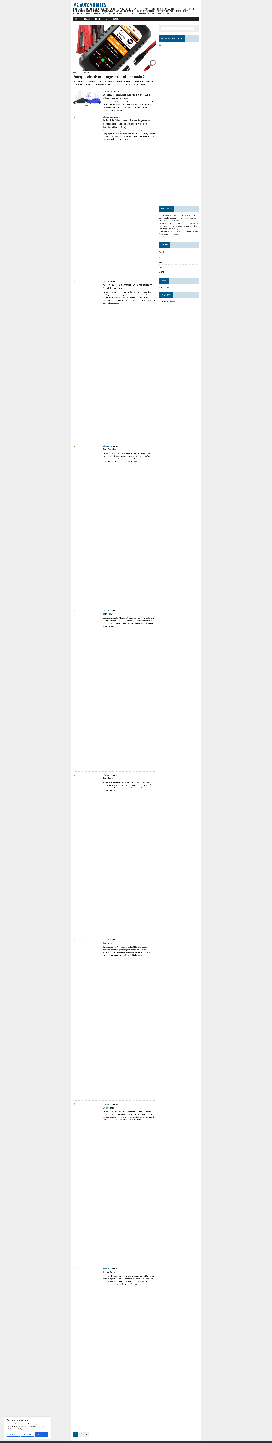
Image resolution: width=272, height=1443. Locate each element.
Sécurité (115, 19)
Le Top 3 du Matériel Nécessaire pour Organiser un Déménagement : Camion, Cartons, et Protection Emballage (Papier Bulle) (126, 123)
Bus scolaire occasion (167, 301)
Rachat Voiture (110, 1272)
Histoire (106, 19)
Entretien (96, 19)
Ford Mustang (109, 943)
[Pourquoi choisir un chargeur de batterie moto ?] (114, 69)
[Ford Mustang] (87, 1096)
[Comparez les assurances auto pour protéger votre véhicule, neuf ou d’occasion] (87, 104)
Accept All (41, 1434)
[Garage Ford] (87, 1261)
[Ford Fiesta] (87, 931)
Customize (13, 1434)
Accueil (77, 19)
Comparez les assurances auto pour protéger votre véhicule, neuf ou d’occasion (126, 96)
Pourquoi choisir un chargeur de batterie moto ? (109, 77)
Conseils (86, 19)
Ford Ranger (108, 614)
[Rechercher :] (177, 28)
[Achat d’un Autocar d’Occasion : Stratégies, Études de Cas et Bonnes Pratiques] (87, 438)
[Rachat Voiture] (87, 1425)
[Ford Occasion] (87, 602)
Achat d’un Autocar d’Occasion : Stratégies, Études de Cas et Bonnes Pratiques (127, 286)
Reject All (27, 1434)
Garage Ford (108, 1107)
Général (76, 72)
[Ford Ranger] (87, 767)
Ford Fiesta (108, 778)
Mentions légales (165, 287)
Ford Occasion (109, 449)
